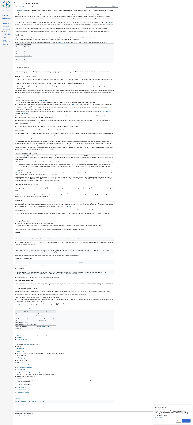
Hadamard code (20, 348)
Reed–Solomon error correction (24, 367)
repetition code (61, 42)
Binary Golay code (27, 344)
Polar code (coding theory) (23, 364)
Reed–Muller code (21, 369)
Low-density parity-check (21, 155)
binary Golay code (44, 326)
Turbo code (19, 378)
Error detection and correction (24, 389)
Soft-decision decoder (22, 387)
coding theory (22, 10)
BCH (101, 111)
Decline (178, 420)
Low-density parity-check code (24, 358)
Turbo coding (18, 172)
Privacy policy (18, 415)
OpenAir (18, 304)
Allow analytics (186, 420)
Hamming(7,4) (52, 318)
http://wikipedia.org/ (19, 398)
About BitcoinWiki (25, 415)
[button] (32, 6)
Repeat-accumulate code (22, 371)
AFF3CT (19, 299)
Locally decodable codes (21, 193)
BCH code (19, 335)
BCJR (56, 122)
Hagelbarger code (21, 350)
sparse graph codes (54, 358)
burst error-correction (66, 206)
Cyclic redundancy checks (23, 380)
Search (115, 6)
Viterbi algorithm (74, 104)
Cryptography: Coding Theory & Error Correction (32, 401)
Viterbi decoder (109, 22)
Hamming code (20, 351)
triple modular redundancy (45, 71)
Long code (19, 357)
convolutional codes (42, 100)
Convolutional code (21, 341)
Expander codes (20, 342)
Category (17, 401)
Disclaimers (31, 415)
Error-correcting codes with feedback (25, 390)
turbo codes (38, 209)
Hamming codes (24, 113)
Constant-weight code (22, 339)
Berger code (19, 337)
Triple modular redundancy (42, 315)
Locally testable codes (57, 194)
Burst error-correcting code (23, 392)
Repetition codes (21, 372)
